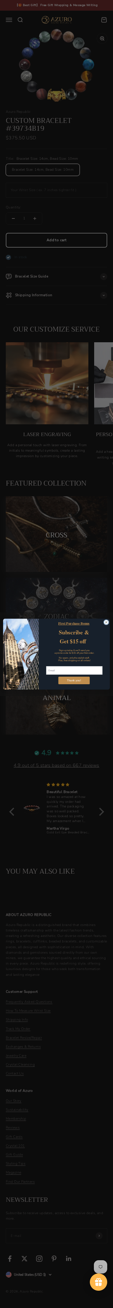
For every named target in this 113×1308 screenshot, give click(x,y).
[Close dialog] (106, 622)
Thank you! (74, 680)
